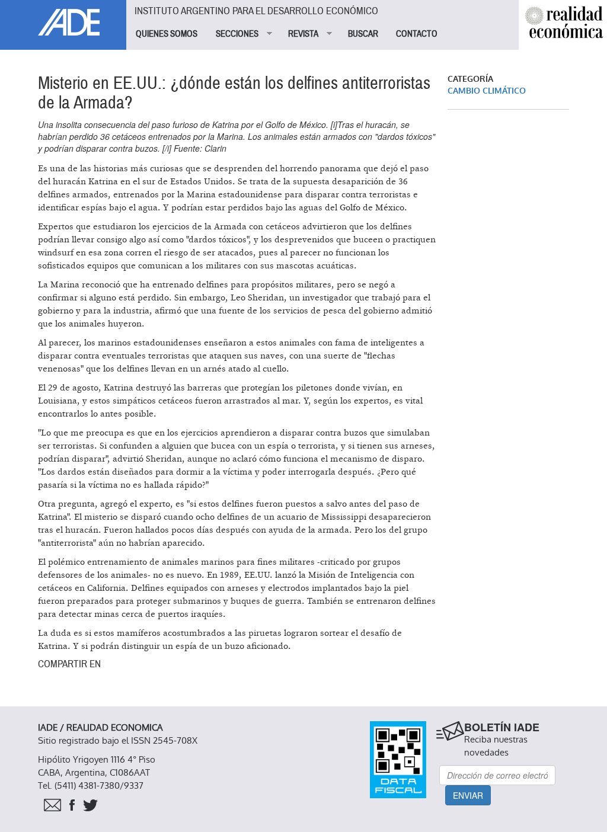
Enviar (468, 795)
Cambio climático (487, 91)
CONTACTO (416, 34)
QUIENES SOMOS (166, 34)
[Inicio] (63, 18)
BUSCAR (363, 34)
